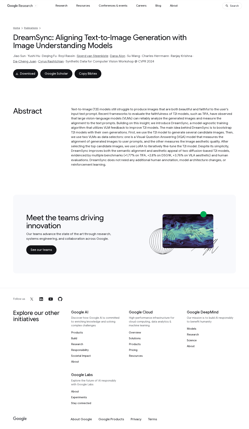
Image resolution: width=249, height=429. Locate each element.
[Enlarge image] (217, 253)
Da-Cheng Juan (24, 61)
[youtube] (50, 299)
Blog (158, 5)
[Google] (20, 419)
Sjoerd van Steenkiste (92, 56)
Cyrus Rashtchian (51, 61)
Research (61, 5)
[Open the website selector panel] (36, 5)
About (174, 5)
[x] (31, 299)
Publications (31, 28)
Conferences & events (113, 5)
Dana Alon (117, 56)
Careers (141, 5)
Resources (83, 5)
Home (16, 28)
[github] (60, 299)
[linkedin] (41, 299)
